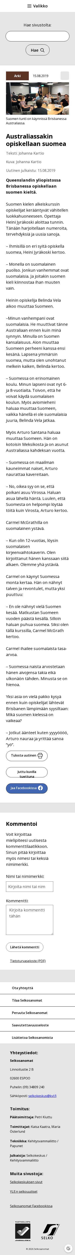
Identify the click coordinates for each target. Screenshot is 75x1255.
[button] (65, 75)
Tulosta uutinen (23, 755)
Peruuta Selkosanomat (30, 1013)
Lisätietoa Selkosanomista (32, 1037)
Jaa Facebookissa (24, 788)
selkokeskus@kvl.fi (42, 1096)
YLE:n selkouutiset (23, 1191)
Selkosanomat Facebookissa (31, 1206)
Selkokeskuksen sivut (26, 1182)
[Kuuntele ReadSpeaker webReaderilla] (65, 75)
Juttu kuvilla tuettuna (27, 773)
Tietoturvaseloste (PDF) (28, 961)
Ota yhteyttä (22, 988)
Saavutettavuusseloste (30, 1025)
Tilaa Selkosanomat (27, 1000)
